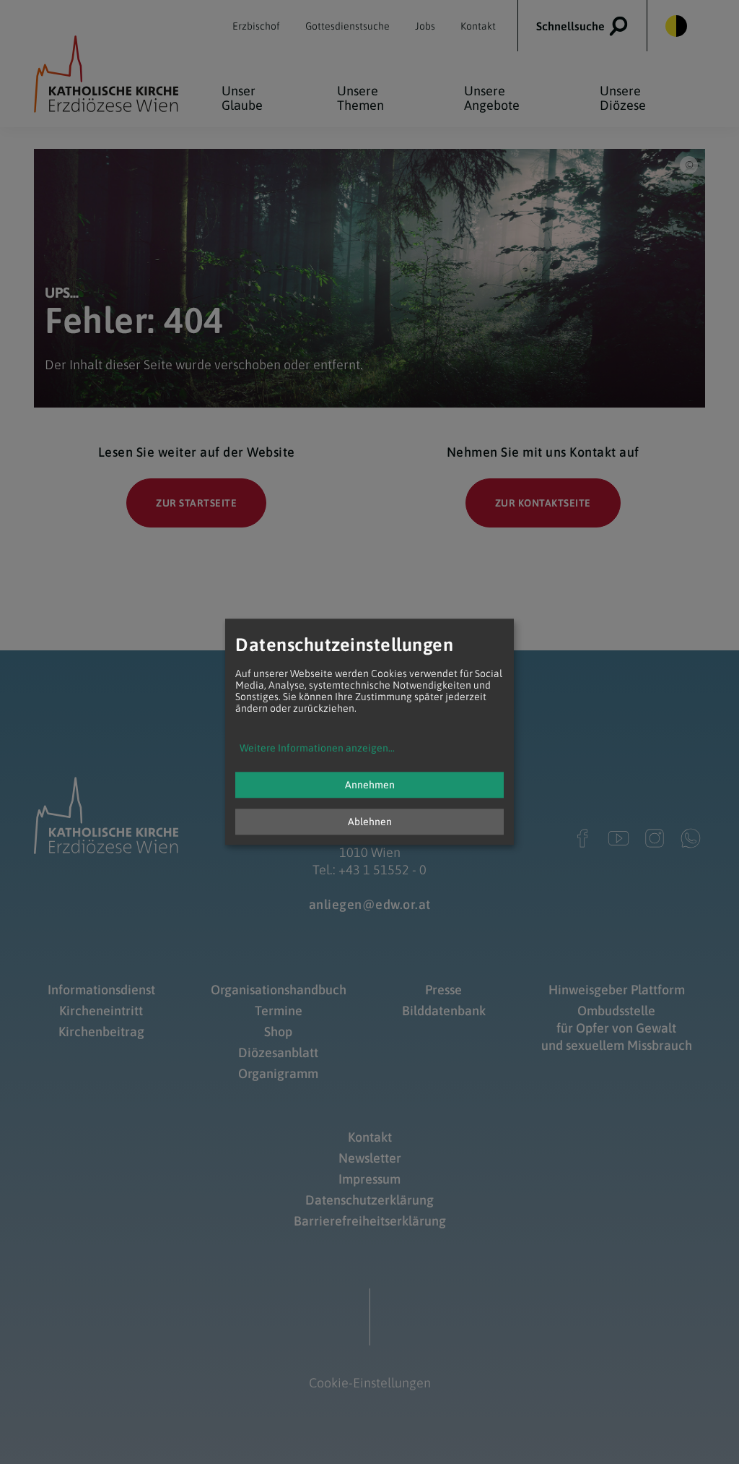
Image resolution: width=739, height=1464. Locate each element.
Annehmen (370, 785)
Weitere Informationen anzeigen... (317, 748)
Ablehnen (370, 822)
